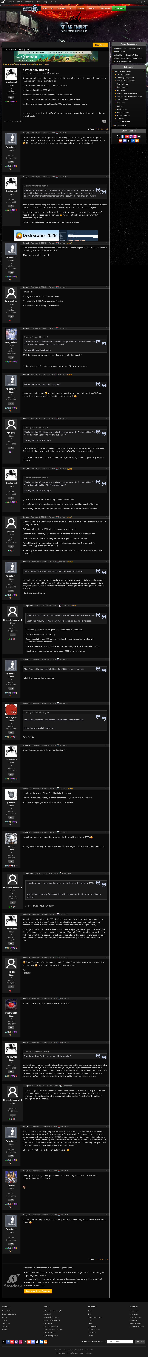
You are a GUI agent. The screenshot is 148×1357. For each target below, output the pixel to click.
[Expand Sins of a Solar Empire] (113, 71)
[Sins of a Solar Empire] (74, 23)
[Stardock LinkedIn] (133, 141)
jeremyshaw (11, 301)
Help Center (134, 1311)
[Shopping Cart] (141, 1)
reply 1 (45, 186)
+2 (11, 316)
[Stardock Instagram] (135, 136)
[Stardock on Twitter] (118, 136)
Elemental (47, 1314)
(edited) (69, 243)
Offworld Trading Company (53, 1329)
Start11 (4, 1317)
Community (29, 2)
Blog (45, 2)
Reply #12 (26, 659)
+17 (11, 817)
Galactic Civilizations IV (51, 1317)
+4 (11, 861)
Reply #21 (26, 1042)
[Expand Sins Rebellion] (115, 99)
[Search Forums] (145, 1)
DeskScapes (6, 1323)
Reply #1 (26, 133)
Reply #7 (26, 418)
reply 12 (45, 712)
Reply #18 (26, 914)
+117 (11, 357)
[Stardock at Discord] (125, 141)
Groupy (4, 1329)
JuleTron (11, 802)
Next (101, 129)
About (90, 1311)
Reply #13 (26, 703)
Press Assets (92, 1326)
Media (92, 8)
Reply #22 (29, 1086)
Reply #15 (26, 788)
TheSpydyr (11, 717)
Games (19, 2)
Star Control (48, 1323)
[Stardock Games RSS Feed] (137, 141)
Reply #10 (26, 561)
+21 (11, 1028)
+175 (11, 1200)
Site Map (89, 1353)
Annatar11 (11, 147)
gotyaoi (11, 531)
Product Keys (134, 1320)
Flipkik (11, 971)
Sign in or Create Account (38, 1291)
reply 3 (45, 337)
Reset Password (135, 1323)
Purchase (119, 8)
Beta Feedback (44, 64)
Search (20, 49)
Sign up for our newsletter (93, 1342)
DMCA (82, 1353)
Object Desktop (7, 1311)
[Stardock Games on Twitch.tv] (131, 136)
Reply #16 (26, 832)
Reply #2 (26, 177)
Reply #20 (26, 998)
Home (5, 64)
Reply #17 (29, 873)
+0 (11, 448)
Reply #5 (26, 328)
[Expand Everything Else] (113, 125)
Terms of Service (72, 1353)
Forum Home (11, 49)
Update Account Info (137, 1326)
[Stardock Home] (3, 1)
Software (11, 2)
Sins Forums (54, 73)
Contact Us (92, 1333)
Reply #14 (26, 745)
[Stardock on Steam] (139, 136)
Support (53, 2)
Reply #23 (26, 1127)
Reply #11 (29, 605)
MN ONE (11, 432)
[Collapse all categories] (144, 71)
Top (106, 132)
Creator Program (94, 1329)
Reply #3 (26, 243)
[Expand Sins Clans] (115, 103)
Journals (61, 8)
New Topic (100, 45)
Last (106, 129)
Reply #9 (26, 517)
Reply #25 (26, 1215)
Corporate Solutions (9, 1314)
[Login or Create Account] (137, 1)
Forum (81, 8)
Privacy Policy (60, 1353)
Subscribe (140, 1342)
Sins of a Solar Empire (17, 64)
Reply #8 (26, 469)
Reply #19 (26, 957)
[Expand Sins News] (115, 90)
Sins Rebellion (32, 64)
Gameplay (48, 8)
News (38, 2)
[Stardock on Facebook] (122, 136)
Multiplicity (5, 1326)
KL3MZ (11, 846)
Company (92, 1307)
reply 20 (46, 1051)
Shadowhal (11, 82)
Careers (90, 1320)
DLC (72, 8)
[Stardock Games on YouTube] (127, 136)
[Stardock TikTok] (129, 141)
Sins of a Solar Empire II (52, 1320)
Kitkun (11, 1185)
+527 (11, 162)
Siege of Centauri (49, 1333)
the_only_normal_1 (12, 620)
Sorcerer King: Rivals (51, 1336)
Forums (90, 1336)
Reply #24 (26, 1171)
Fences (4, 1320)
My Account (134, 1314)
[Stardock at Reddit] (120, 141)
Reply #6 (26, 374)
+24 (11, 97)
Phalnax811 (11, 1012)
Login (28, 49)
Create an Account (136, 1317)
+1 (12, 635)
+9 (11, 732)
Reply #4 (26, 287)
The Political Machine (51, 1326)
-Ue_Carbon (11, 342)
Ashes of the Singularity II (52, 1311)
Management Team (95, 1317)
